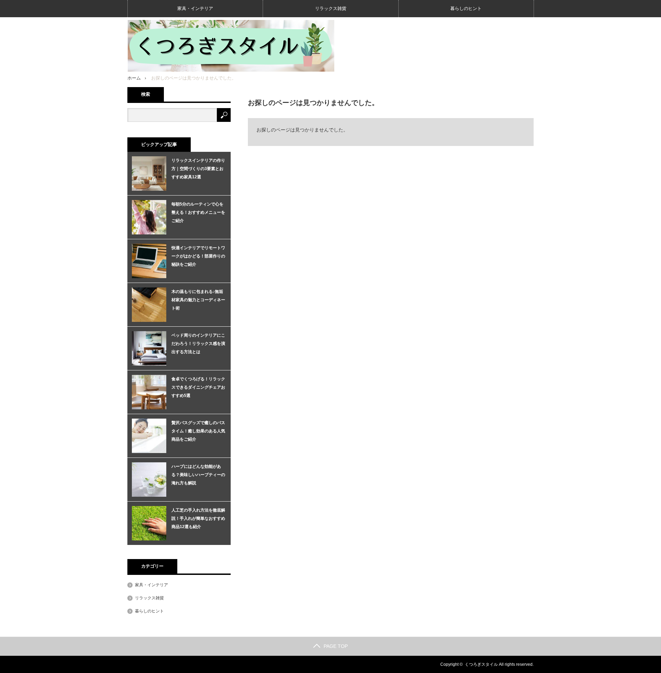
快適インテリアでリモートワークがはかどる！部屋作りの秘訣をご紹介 (198, 256)
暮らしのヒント (466, 8)
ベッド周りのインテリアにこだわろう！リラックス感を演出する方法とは (198, 343)
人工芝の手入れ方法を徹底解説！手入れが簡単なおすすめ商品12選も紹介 (198, 518)
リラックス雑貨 (330, 8)
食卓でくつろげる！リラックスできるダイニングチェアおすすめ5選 (198, 387)
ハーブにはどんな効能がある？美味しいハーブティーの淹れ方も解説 (198, 474)
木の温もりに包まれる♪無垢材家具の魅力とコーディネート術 (198, 300)
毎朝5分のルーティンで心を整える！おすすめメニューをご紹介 (198, 212)
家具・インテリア (195, 8)
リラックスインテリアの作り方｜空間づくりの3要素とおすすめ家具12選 (198, 168)
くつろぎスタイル (481, 664)
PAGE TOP (336, 646)
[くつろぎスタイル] (231, 46)
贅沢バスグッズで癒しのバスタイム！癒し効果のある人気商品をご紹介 (198, 431)
